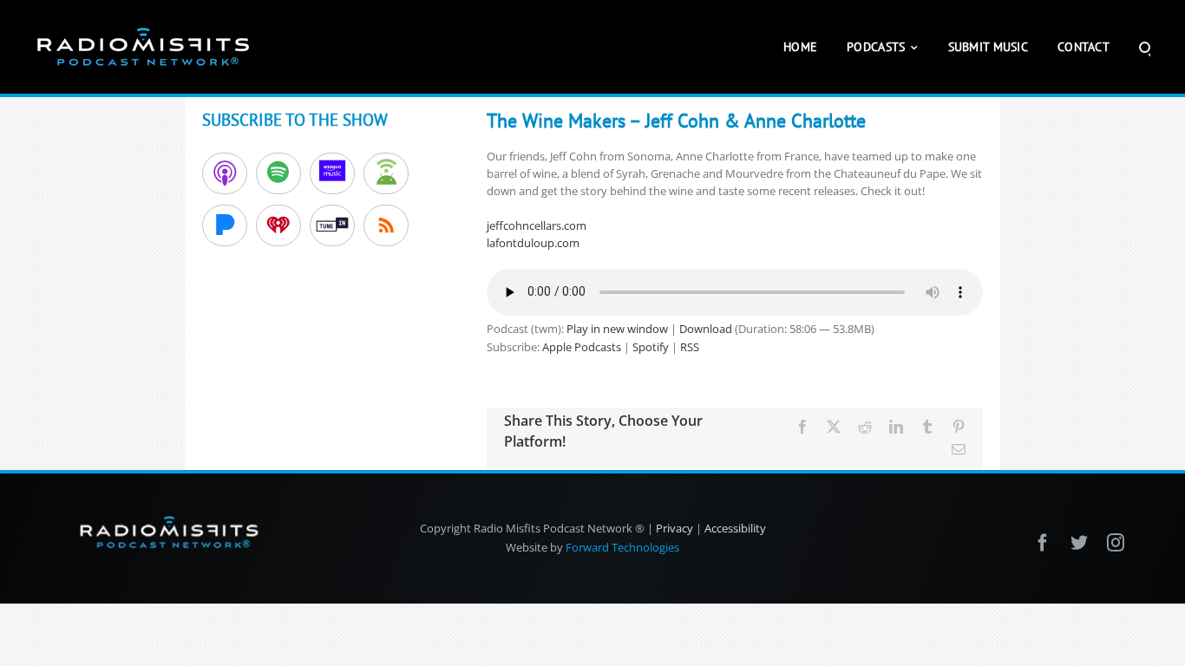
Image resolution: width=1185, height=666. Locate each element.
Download (705, 328)
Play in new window (617, 328)
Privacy (674, 528)
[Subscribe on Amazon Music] (332, 173)
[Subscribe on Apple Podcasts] (224, 173)
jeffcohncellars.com (536, 225)
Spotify (650, 347)
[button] (1144, 47)
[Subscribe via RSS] (386, 225)
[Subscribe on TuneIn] (332, 225)
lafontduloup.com (533, 243)
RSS (689, 347)
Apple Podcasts (581, 347)
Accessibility (735, 528)
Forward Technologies (622, 547)
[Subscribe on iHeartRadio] (278, 225)
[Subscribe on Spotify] (278, 173)
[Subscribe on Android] (386, 173)
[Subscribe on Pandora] (224, 225)
